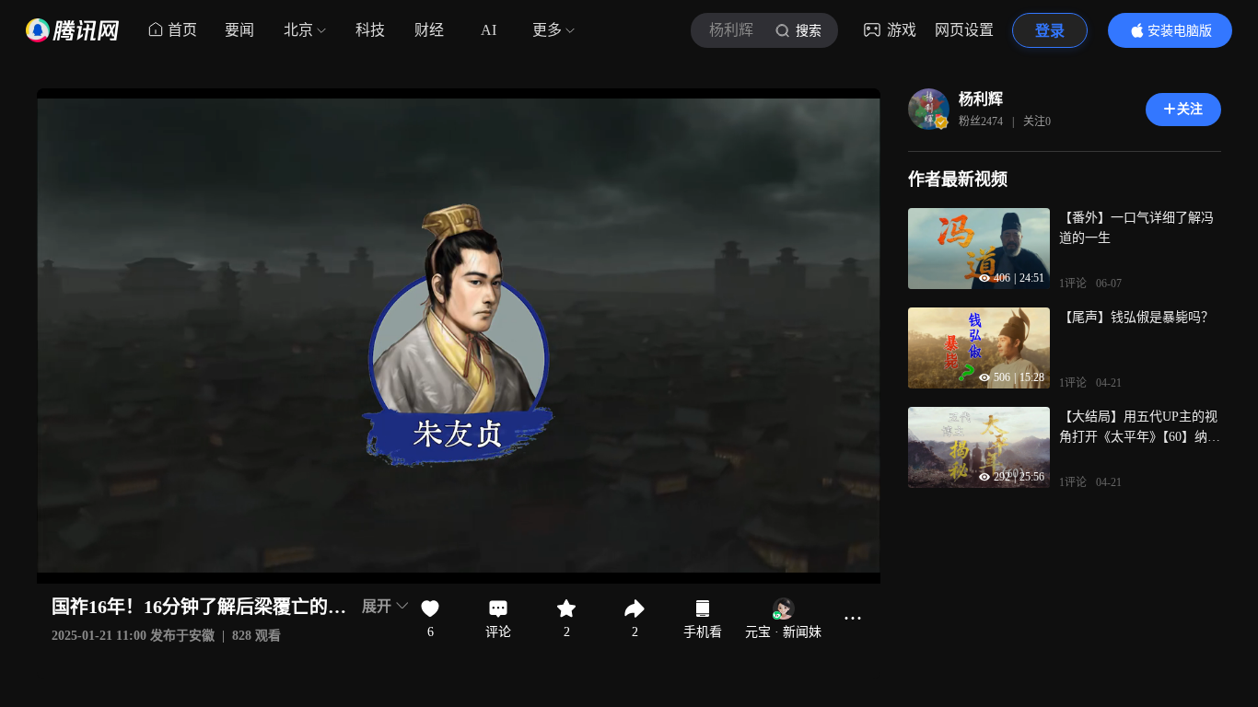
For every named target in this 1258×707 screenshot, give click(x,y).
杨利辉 (981, 99)
